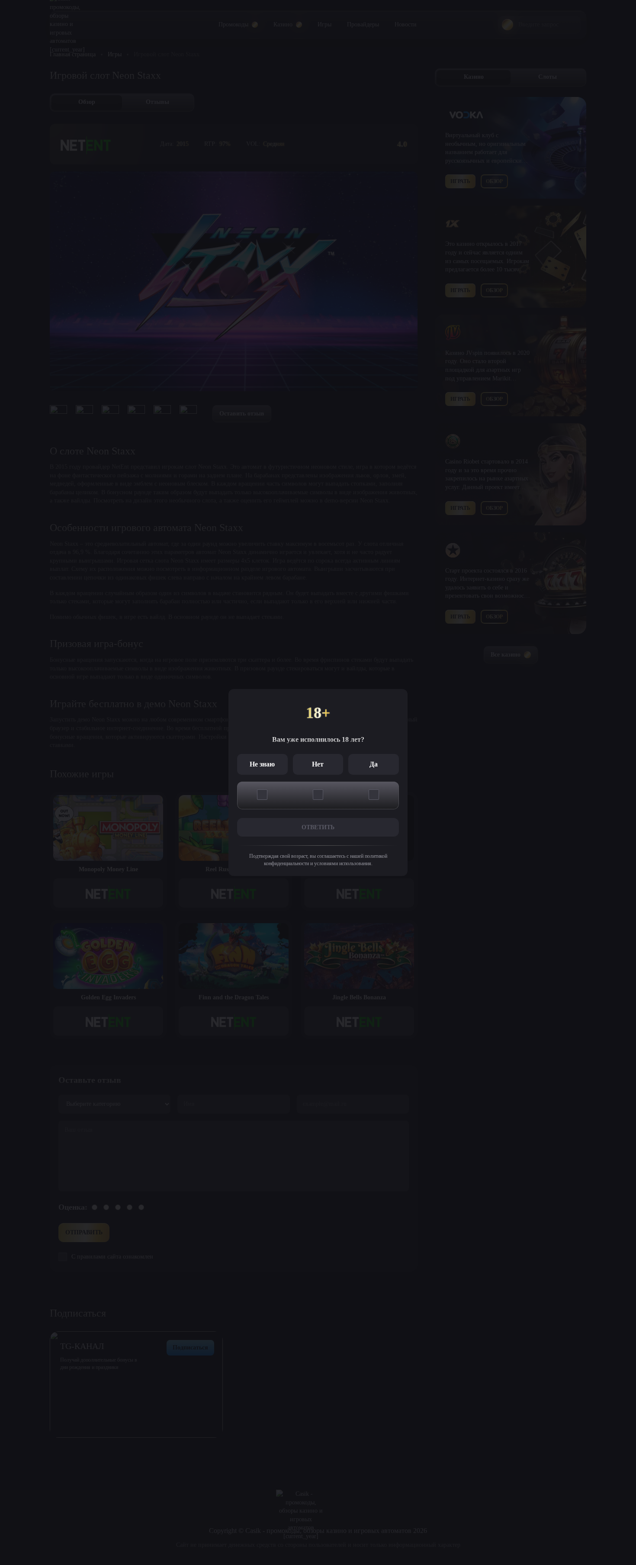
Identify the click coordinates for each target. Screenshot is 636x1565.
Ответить (318, 827)
